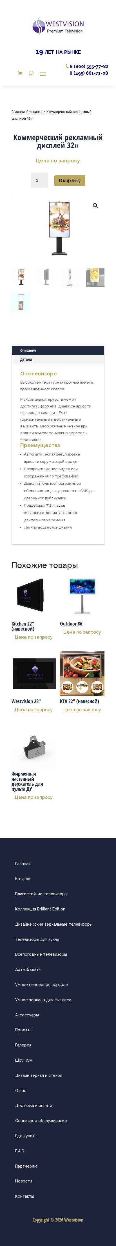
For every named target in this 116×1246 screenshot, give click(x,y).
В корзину (70, 180)
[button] (95, 206)
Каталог (23, 878)
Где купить (26, 1136)
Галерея (23, 1045)
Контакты (24, 1196)
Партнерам (26, 1166)
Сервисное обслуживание (41, 1120)
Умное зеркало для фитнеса (43, 1000)
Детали (26, 359)
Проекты (23, 1030)
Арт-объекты (28, 969)
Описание (28, 350)
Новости (23, 1181)
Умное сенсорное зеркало (41, 984)
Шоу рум (23, 1060)
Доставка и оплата (33, 1105)
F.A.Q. (20, 1151)
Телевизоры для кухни (37, 939)
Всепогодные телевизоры (41, 954)
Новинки (36, 112)
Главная (18, 112)
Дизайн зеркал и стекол (38, 1075)
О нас (20, 1090)
